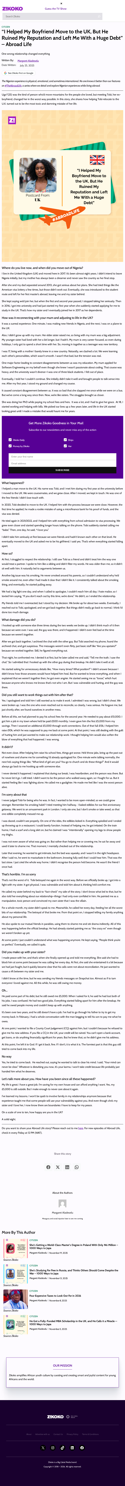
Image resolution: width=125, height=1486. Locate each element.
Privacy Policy (72, 1434)
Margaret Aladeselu (28, 60)
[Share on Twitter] (58, 1167)
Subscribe (62, 470)
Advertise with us (42, 1434)
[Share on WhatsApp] (77, 1167)
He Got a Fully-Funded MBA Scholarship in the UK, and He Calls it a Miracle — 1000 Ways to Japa (73, 1323)
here (80, 1128)
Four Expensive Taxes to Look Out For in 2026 (55, 1295)
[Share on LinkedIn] (67, 1167)
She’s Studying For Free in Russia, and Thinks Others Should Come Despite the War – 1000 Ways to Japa (73, 1272)
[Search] (99, 16)
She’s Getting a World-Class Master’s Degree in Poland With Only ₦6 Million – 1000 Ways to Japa (73, 1246)
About (28, 1434)
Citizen (6, 26)
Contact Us (58, 1434)
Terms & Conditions (90, 1434)
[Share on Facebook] (48, 1167)
